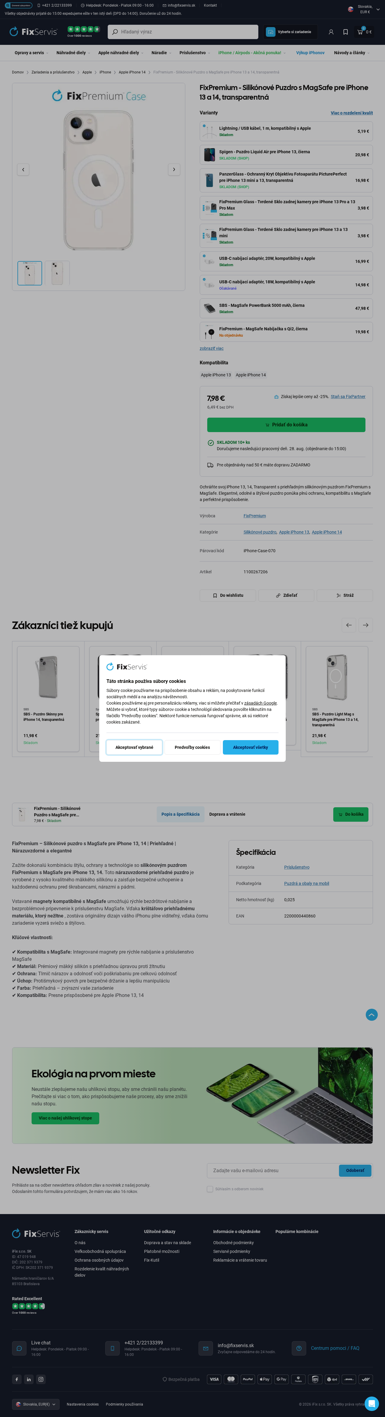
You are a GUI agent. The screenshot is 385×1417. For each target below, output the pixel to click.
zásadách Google (260, 703)
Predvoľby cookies (192, 747)
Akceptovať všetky (250, 747)
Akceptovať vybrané (134, 747)
